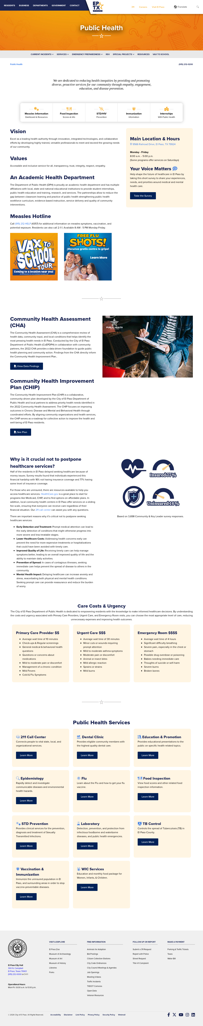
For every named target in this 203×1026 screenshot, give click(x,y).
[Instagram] (186, 1015)
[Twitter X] (173, 1015)
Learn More (26, 755)
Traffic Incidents (94, 981)
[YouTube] (179, 1015)
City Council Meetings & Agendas (102, 967)
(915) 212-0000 (15, 974)
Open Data (92, 990)
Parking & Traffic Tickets (178, 949)
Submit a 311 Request (142, 949)
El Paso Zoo (54, 949)
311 (132, 7)
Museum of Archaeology (60, 953)
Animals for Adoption (96, 949)
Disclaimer (68, 1014)
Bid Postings (92, 953)
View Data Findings (28, 366)
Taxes (170, 953)
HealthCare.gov (49, 494)
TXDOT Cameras (94, 986)
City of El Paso (21, 1014)
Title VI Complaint (141, 963)
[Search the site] (197, 7)
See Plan (22, 432)
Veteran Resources (95, 995)
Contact (74, 5)
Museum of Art (55, 958)
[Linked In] (192, 1015)
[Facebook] (167, 1015)
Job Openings (93, 972)
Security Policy (109, 1014)
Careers (143, 7)
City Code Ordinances (96, 963)
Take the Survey (143, 195)
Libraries (53, 967)
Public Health (16, 64)
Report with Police (141, 953)
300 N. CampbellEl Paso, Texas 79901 (17, 970)
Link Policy (80, 1014)
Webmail (121, 1014)
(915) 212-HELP (23, 223)
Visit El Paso (158, 7)
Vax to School (161, 54)
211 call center (43, 510)
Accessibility (55, 1014)
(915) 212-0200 (186, 64)
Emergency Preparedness (86, 54)
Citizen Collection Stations (98, 958)
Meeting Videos (94, 976)
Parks (51, 972)
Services (62, 54)
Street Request (139, 958)
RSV (108, 54)
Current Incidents (41, 54)
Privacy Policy (93, 1014)
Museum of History (57, 963)
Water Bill (171, 958)
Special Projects (123, 54)
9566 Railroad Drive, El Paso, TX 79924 (154, 144)
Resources (144, 54)
